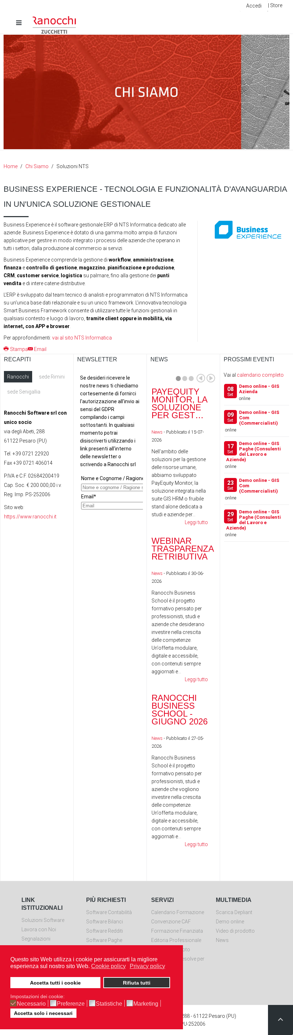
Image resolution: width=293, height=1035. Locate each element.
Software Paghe (104, 940)
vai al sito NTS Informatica (82, 338)
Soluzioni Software (42, 920)
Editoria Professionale (176, 940)
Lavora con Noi (38, 929)
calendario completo (260, 375)
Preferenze (71, 1004)
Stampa (19, 349)
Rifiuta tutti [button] (136, 983)
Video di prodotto (235, 931)
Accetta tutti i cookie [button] (55, 983)
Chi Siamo (37, 166)
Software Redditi (104, 931)
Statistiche (109, 1004)
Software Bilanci (104, 921)
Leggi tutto (196, 522)
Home (11, 166)
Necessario (31, 1004)
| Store (275, 5)
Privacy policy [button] (147, 966)
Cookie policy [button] (108, 966)
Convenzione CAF (171, 921)
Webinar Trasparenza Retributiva (183, 548)
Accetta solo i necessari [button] (43, 1013)
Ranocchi (18, 377)
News (157, 432)
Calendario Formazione (177, 912)
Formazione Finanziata (177, 931)
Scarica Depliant (234, 912)
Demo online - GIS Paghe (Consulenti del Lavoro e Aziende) (253, 451)
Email (40, 349)
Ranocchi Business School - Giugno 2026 (180, 709)
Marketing (145, 1004)
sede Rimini (52, 377)
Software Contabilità (109, 912)
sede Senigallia (23, 392)
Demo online (230, 921)
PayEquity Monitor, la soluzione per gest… (179, 403)
